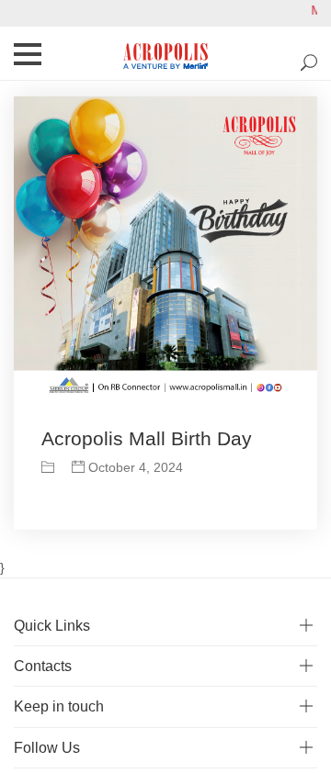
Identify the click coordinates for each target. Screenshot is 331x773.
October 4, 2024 (134, 467)
